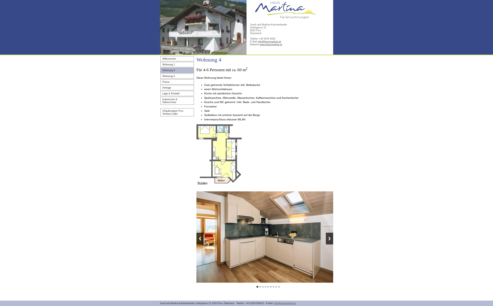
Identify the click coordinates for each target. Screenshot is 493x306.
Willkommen (169, 58)
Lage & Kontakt (171, 93)
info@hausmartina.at (269, 41)
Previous (200, 238)
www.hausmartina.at (271, 44)
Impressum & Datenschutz (169, 101)
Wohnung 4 (168, 70)
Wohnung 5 (168, 76)
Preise (165, 81)
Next (329, 238)
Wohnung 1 (168, 64)
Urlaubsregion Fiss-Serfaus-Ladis (173, 112)
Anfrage (166, 87)
